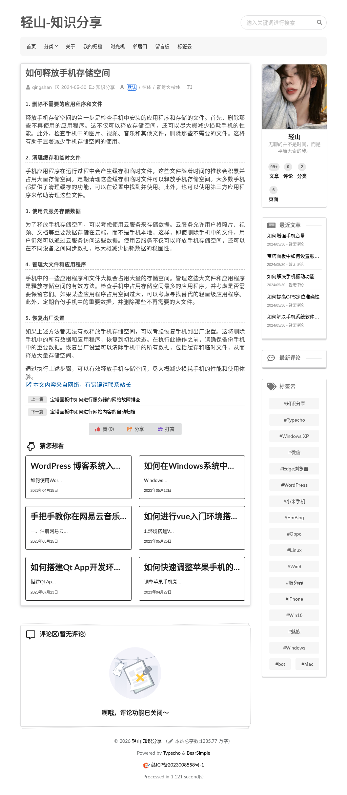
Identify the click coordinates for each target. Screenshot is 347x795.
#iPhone (294, 599)
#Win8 (294, 566)
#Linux (294, 550)
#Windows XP (294, 436)
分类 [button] (49, 46)
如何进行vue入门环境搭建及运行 (192, 516)
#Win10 (294, 615)
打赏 (170, 429)
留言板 (162, 46)
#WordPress (294, 485)
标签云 (185, 46)
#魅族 (294, 631)
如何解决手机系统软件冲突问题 (294, 316)
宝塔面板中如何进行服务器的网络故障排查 (95, 399)
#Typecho (294, 420)
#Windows (294, 648)
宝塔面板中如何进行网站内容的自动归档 (93, 411)
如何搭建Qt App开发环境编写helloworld (78, 567)
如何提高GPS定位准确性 (293, 296)
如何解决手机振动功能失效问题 (294, 276)
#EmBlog (294, 517)
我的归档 (92, 46)
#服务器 (294, 582)
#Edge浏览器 (294, 468)
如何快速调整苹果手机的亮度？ (192, 567)
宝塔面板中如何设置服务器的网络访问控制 (294, 256)
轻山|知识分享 (147, 741)
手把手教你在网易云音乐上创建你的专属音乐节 (78, 516)
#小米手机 (294, 501)
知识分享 (105, 87)
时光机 (117, 46)
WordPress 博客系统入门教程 (78, 465)
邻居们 (140, 46)
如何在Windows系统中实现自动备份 (192, 465)
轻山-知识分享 (61, 22)
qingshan (42, 87)
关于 (70, 46)
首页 (31, 46)
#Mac (307, 664)
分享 (139, 429)
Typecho (172, 753)
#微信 (294, 452)
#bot (280, 664)
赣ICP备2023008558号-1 (177, 765)
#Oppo (294, 534)
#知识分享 (294, 403)
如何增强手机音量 (286, 235)
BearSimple (198, 753)
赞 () (108, 429)
